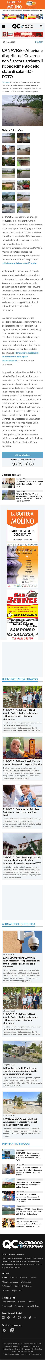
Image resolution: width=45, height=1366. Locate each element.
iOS (10, 1267)
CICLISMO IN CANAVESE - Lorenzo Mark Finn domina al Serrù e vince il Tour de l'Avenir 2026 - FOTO (28, 1198)
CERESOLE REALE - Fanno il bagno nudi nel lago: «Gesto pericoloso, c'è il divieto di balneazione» (29, 1211)
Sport (17, 1286)
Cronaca (13, 1277)
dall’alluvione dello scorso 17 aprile (19, 263)
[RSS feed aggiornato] (3, 1317)
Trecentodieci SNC (17, 1354)
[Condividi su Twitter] (20, 464)
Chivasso (6, 82)
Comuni (5, 1290)
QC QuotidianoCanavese (26, 1343)
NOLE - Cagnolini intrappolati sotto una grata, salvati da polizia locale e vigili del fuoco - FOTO (28, 1223)
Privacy (21, 1301)
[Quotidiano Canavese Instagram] (19, 1317)
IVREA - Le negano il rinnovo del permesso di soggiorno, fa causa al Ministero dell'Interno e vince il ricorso (29, 1171)
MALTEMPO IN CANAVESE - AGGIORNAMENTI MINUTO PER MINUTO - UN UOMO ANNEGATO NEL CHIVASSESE (29, 497)
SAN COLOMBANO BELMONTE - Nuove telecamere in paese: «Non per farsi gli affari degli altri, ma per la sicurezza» (21, 962)
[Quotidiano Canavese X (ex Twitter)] (8, 1317)
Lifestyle (33, 1277)
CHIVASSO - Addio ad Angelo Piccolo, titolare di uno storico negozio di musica (22, 762)
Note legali (7, 1306)
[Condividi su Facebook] (14, 464)
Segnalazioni (17, 1290)
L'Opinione (27, 1286)
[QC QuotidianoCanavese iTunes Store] (12, 1330)
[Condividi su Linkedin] (26, 464)
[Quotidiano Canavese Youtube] (25, 1317)
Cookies (31, 1301)
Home (4, 1277)
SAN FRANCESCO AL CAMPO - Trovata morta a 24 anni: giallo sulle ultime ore (28, 1184)
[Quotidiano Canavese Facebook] (14, 1317)
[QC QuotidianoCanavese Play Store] (4, 1330)
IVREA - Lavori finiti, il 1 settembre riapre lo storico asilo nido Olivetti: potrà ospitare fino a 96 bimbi (20, 1071)
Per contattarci (8, 1301)
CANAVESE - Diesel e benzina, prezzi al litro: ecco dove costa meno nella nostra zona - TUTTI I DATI (28, 1156)
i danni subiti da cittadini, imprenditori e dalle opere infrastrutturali (20, 356)
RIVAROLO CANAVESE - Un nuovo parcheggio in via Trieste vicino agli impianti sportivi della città (20, 1121)
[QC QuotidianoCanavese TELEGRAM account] (35, 1317)
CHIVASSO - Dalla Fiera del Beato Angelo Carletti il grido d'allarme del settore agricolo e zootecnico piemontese (20, 714)
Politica (39, 42)
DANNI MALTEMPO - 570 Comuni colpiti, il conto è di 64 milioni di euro (29, 483)
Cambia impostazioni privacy (27, 1306)
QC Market (7, 1286)
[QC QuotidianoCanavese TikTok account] (30, 1317)
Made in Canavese (10, 1282)
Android (17, 1267)
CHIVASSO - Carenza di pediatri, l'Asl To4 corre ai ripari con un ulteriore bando (21, 812)
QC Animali (26, 1282)
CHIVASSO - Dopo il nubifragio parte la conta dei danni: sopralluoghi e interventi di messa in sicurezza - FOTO (22, 860)
